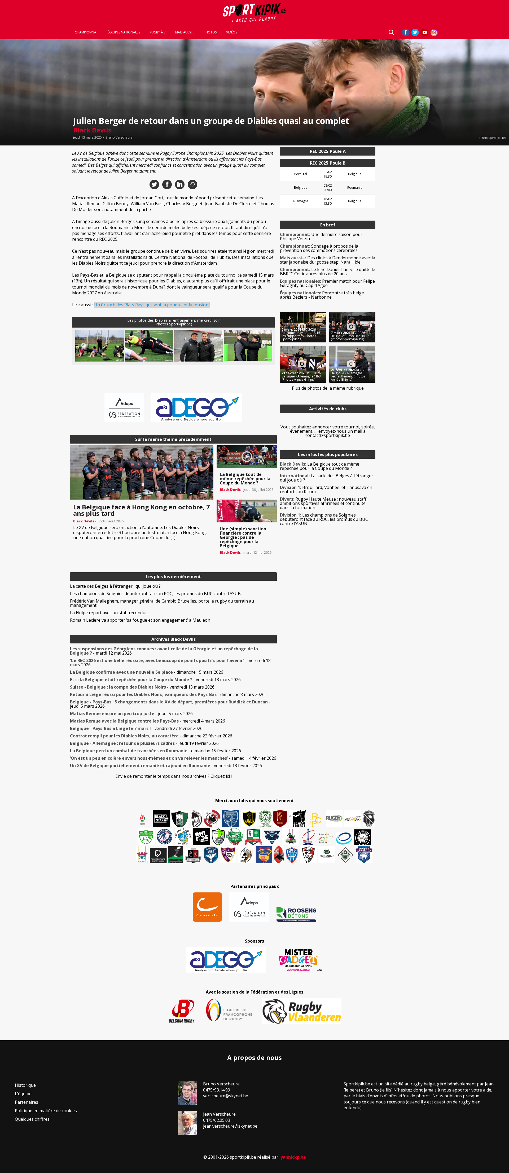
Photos (210, 32)
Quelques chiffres (32, 1119)
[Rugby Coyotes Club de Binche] (179, 819)
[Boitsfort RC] (230, 818)
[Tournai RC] (264, 854)
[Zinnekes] (364, 854)
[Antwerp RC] (193, 855)
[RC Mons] (325, 838)
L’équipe (23, 1094)
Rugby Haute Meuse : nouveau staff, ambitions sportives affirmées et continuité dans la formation (323, 503)
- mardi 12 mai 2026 (164, 651)
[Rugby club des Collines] (290, 836)
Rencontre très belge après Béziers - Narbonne (322, 295)
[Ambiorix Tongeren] (183, 836)
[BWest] (142, 854)
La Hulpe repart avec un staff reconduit (109, 613)
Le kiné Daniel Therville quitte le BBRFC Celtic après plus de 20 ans (327, 271)
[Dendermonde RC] (158, 855)
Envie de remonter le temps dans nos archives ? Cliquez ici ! (173, 776)
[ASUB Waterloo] (272, 838)
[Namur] (249, 818)
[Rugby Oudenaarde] (201, 836)
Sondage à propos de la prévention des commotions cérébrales (319, 248)
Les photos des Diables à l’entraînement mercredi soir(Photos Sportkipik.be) (173, 322)
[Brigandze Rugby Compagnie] (326, 854)
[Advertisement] (32, 226)
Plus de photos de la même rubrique (328, 388)
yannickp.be (293, 1157)
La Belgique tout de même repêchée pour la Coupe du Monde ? (319, 466)
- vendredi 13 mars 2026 (155, 679)
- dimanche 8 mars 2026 (167, 694)
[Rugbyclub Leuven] (344, 838)
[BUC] (279, 854)
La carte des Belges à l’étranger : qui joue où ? (115, 586)
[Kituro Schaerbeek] (175, 854)
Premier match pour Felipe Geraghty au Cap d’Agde (327, 283)
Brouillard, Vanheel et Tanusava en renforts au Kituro (326, 489)
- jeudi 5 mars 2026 (170, 704)
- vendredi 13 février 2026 (166, 765)
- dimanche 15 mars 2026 (146, 672)
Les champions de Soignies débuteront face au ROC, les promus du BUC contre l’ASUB (155, 593)
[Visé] (210, 854)
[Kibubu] (246, 854)
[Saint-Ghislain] (265, 818)
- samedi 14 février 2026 (173, 758)
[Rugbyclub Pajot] (196, 818)
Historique (25, 1085)
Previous (83, 345)
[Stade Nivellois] (164, 836)
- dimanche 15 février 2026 (155, 751)
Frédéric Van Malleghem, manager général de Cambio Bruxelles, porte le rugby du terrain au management (162, 603)
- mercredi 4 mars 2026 (147, 721)
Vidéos (231, 32)
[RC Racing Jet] (234, 836)
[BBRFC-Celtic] (253, 837)
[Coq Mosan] (362, 837)
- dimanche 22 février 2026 (151, 736)
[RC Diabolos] (212, 818)
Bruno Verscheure (119, 137)
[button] (99, 346)
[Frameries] (315, 820)
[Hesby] (142, 819)
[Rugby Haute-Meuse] (146, 836)
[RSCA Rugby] (228, 854)
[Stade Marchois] (218, 836)
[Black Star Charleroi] (161, 818)
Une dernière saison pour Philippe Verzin (321, 236)
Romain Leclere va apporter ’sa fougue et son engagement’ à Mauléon (140, 620)
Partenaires (26, 1102)
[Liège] (308, 836)
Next (263, 345)
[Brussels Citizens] (280, 818)
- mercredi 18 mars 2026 (170, 662)
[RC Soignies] (334, 818)
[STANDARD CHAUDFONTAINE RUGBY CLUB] (308, 854)
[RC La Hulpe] (345, 854)
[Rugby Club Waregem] (369, 818)
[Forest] (297, 818)
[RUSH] (352, 818)
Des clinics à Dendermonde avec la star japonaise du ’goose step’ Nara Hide (327, 260)
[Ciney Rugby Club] (292, 854)
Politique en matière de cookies (46, 1111)
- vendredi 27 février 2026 (136, 728)
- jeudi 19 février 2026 (144, 743)
